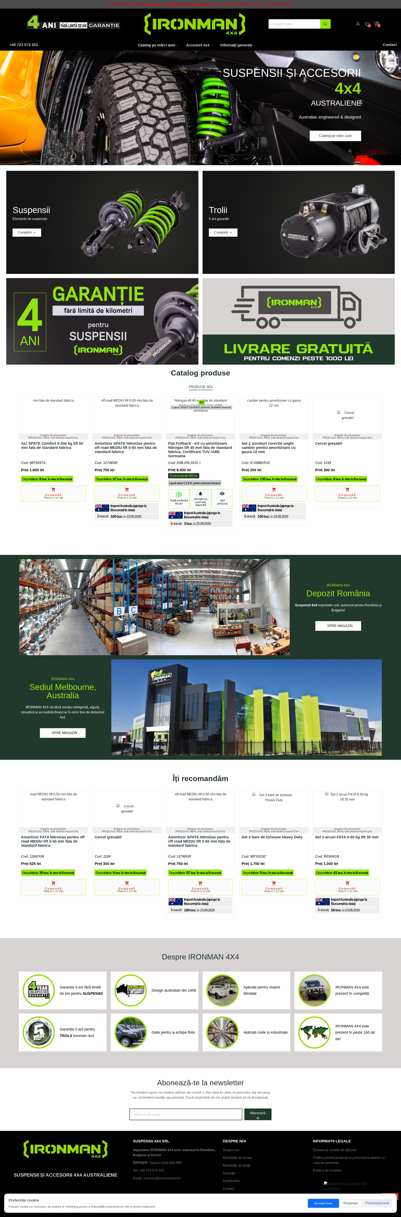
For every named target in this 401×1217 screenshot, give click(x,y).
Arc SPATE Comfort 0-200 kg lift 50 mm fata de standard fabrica (52, 446)
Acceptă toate (323, 1203)
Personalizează (377, 1203)
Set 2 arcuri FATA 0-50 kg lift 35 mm (346, 837)
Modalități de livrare (237, 1158)
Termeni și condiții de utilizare (335, 1150)
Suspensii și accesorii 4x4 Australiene (65, 1175)
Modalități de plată (236, 1165)
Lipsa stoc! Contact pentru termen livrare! (201, 407)
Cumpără (25, 232)
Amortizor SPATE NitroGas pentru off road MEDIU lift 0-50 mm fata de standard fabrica (126, 448)
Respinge (350, 1203)
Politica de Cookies (327, 1170)
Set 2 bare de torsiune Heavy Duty (272, 837)
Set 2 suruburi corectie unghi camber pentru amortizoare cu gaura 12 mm (269, 448)
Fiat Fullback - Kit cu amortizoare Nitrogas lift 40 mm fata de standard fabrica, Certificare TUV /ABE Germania (200, 450)
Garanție (229, 1173)
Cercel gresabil (328, 444)
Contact (228, 1188)
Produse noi (200, 387)
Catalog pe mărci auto (335, 136)
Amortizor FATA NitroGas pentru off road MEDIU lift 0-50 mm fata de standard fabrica (53, 841)
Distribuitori (231, 1181)
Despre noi (231, 1150)
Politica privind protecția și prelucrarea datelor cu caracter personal (349, 1160)
